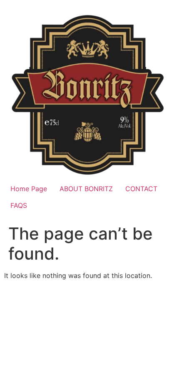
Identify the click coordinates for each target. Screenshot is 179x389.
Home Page (28, 188)
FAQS (18, 205)
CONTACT (141, 188)
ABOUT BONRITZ (86, 188)
